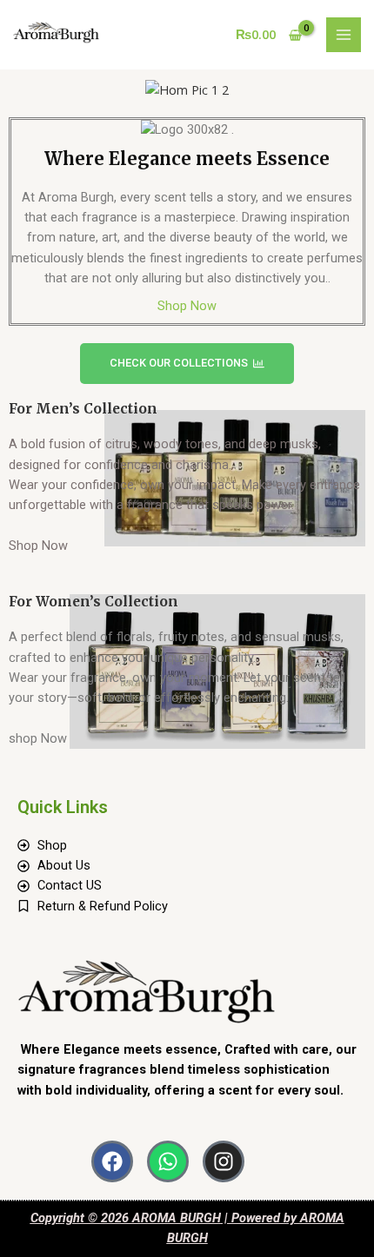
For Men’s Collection (83, 408)
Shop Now (187, 306)
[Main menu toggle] (343, 34)
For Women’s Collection (93, 601)
